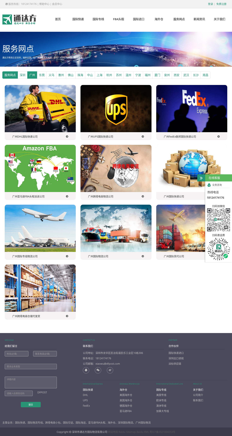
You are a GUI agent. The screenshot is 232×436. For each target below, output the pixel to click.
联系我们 (198, 400)
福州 (148, 75)
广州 (32, 75)
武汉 (186, 75)
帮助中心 (44, 4)
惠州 (61, 75)
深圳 (22, 75)
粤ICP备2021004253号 (162, 432)
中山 (90, 75)
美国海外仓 (126, 395)
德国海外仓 (126, 405)
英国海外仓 (126, 400)
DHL (85, 395)
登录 (210, 4)
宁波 (138, 75)
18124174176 (215, 197)
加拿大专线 (162, 411)
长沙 (196, 75)
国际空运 (68, 422)
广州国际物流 (143, 422)
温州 (128, 75)
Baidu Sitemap (127, 432)
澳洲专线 (161, 405)
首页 (58, 19)
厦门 (157, 75)
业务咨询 (217, 184)
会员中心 (57, 4)
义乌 (51, 75)
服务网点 (179, 19)
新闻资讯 (199, 19)
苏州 (119, 75)
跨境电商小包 (52, 422)
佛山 (71, 75)
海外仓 (159, 19)
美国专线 (161, 395)
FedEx (86, 405)
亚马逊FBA (126, 411)
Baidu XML (143, 432)
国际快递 (78, 19)
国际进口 (138, 19)
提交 (31, 404)
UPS (85, 400)
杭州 (109, 75)
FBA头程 (118, 19)
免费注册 (221, 4)
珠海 (80, 75)
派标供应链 (175, 363)
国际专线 (98, 19)
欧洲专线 (161, 400)
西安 (176, 75)
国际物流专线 (35, 422)
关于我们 (219, 19)
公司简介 (198, 395)
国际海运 (81, 422)
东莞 (42, 75)
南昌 (205, 75)
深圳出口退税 (176, 358)
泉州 (167, 75)
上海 (99, 75)
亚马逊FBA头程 (96, 422)
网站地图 (113, 432)
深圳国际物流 (125, 422)
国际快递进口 (176, 353)
